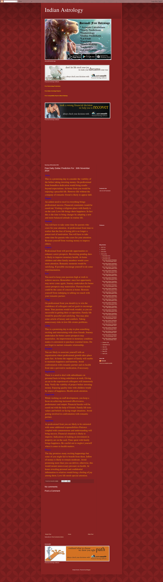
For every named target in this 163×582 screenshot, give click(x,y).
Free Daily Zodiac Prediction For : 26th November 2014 (109, 275)
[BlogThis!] (64, 481)
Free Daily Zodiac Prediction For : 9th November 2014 (109, 317)
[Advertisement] (81, 148)
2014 (102, 254)
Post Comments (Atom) (57, 537)
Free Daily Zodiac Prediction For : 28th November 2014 (109, 271)
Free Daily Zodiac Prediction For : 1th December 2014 (109, 260)
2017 (102, 247)
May (103, 351)
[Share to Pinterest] (69, 481)
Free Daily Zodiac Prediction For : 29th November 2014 (109, 267)
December (105, 256)
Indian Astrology (64, 9)
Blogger (88, 569)
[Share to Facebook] (68, 481)
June (103, 349)
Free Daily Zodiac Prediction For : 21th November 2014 (109, 285)
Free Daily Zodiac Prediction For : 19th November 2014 (109, 292)
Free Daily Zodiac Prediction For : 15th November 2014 (109, 299)
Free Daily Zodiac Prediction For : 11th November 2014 (109, 314)
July (103, 347)
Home (69, 534)
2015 (102, 251)
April (103, 353)
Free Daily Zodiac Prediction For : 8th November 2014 (109, 321)
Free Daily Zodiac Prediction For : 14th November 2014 (109, 303)
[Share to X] (66, 481)
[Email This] (62, 481)
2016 (102, 249)
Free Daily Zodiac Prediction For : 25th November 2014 (109, 278)
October (104, 342)
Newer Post (48, 534)
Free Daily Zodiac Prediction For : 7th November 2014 (109, 324)
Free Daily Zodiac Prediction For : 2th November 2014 (109, 335)
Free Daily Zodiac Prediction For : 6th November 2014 (109, 328)
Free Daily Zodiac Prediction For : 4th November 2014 (109, 332)
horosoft (103, 360)
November (105, 258)
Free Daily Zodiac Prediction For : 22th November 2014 (109, 282)
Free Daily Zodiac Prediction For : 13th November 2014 (109, 307)
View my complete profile (105, 363)
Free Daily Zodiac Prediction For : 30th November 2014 (109, 264)
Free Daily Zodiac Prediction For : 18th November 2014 (109, 296)
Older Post (90, 534)
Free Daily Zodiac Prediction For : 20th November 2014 (109, 289)
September (105, 344)
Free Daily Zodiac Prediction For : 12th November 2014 (109, 310)
